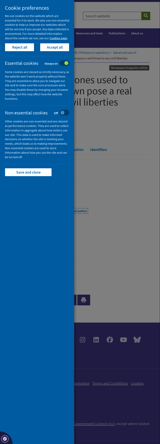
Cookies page (58, 38)
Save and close (28, 172)
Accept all (55, 47)
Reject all (19, 47)
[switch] (40, 63)
